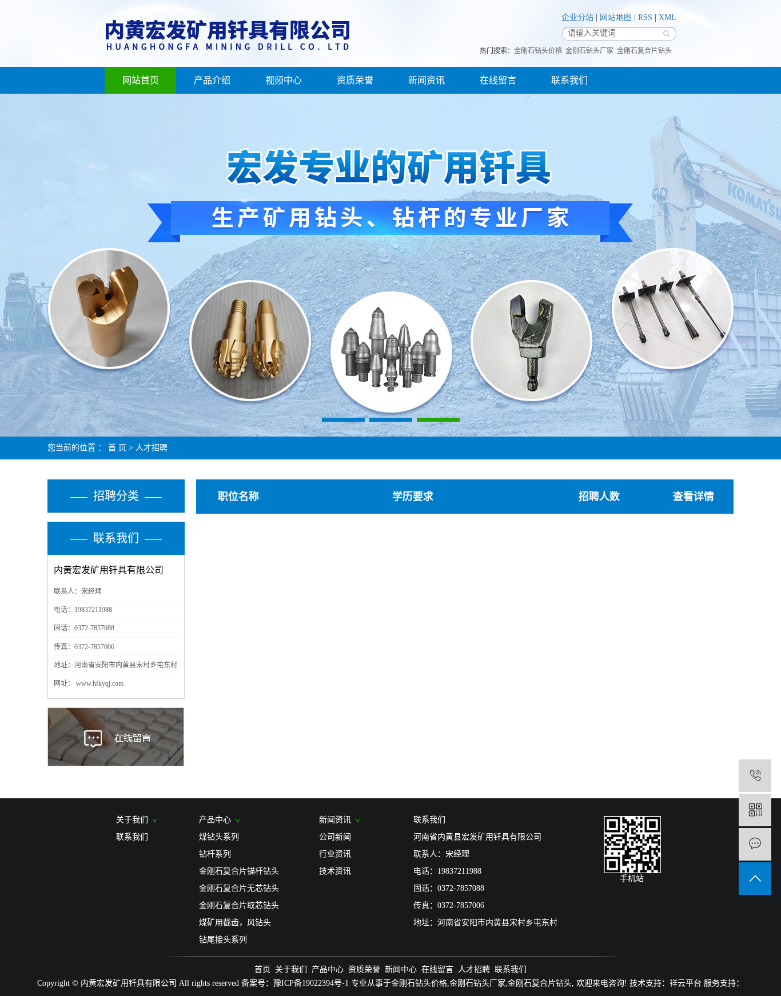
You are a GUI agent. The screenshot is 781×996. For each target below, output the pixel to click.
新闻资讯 (426, 80)
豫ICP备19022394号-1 (311, 983)
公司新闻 (335, 837)
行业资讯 (335, 854)
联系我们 (569, 80)
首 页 (117, 447)
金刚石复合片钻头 (644, 51)
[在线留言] (755, 844)
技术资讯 (335, 871)
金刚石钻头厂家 (589, 51)
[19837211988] (755, 775)
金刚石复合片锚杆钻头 (239, 871)
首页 (262, 969)
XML (667, 17)
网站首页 (140, 80)
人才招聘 (152, 447)
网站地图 (616, 17)
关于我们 (134, 819)
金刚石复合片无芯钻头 (239, 888)
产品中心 (217, 819)
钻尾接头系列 (223, 939)
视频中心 (283, 80)
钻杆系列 (215, 854)
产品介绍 (212, 80)
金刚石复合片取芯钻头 (239, 905)
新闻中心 (401, 969)
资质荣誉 (355, 80)
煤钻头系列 (219, 837)
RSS (645, 17)
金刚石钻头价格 (538, 51)
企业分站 (577, 17)
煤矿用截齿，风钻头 (235, 922)
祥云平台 (686, 983)
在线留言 (498, 80)
